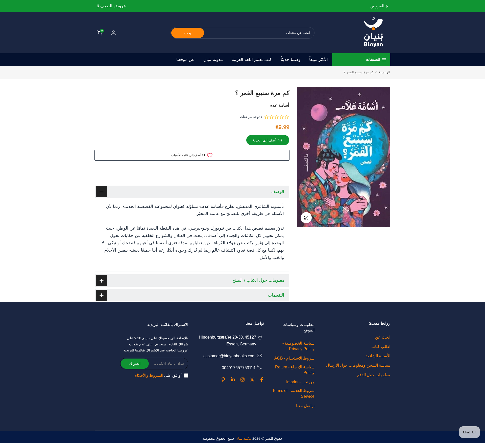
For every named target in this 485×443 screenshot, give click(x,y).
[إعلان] (242, 6)
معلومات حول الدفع (373, 375)
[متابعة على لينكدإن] (233, 379)
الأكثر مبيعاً (318, 59)
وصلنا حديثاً (290, 59)
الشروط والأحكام (148, 375)
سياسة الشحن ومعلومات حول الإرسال (358, 365)
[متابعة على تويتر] (252, 379)
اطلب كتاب (380, 346)
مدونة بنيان (213, 59)
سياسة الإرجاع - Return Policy (294, 370)
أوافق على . (157, 375)
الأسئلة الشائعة (378, 356)
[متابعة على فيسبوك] (261, 379)
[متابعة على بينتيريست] (223, 379)
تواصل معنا (305, 406)
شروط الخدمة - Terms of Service (293, 393)
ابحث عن (382, 337)
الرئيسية (384, 72)
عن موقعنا (185, 59)
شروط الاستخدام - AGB (294, 358)
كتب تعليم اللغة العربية (252, 59)
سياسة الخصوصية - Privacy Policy (298, 346)
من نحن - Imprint (300, 382)
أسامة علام (279, 105)
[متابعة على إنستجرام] (242, 379)
